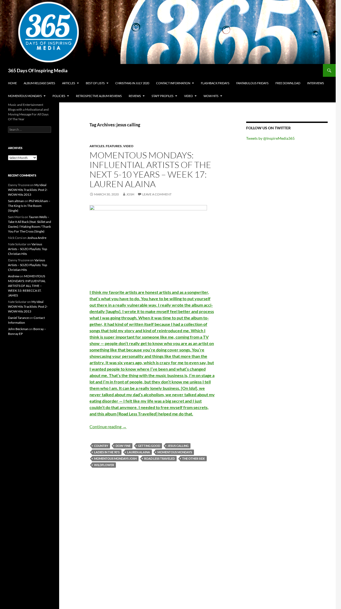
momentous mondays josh (115, 458)
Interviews (315, 83)
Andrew (13, 276)
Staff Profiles (162, 96)
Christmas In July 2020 (132, 83)
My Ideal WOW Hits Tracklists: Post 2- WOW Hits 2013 (28, 190)
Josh (130, 194)
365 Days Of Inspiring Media (37, 70)
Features (114, 146)
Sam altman (16, 201)
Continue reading (108, 426)
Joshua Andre (36, 238)
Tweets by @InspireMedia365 (270, 138)
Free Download (287, 83)
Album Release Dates (39, 83)
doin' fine (123, 445)
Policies (58, 96)
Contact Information (173, 83)
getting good (149, 445)
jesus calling (178, 445)
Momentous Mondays (25, 96)
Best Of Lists (95, 83)
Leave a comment (157, 194)
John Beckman (18, 329)
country (101, 445)
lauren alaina (138, 452)
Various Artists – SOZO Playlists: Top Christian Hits (27, 249)
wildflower (104, 465)
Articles (68, 83)
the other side (193, 458)
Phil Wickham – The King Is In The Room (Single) (29, 206)
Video (188, 96)
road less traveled (159, 458)
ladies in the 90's (107, 452)
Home (12, 83)
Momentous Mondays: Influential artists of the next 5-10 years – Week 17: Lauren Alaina (150, 169)
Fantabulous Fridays (252, 83)
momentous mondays (174, 452)
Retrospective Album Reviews (99, 96)
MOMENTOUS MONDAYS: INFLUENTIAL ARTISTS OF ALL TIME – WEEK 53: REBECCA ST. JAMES (27, 285)
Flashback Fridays (215, 83)
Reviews (135, 96)
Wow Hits (211, 96)
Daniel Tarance (18, 318)
